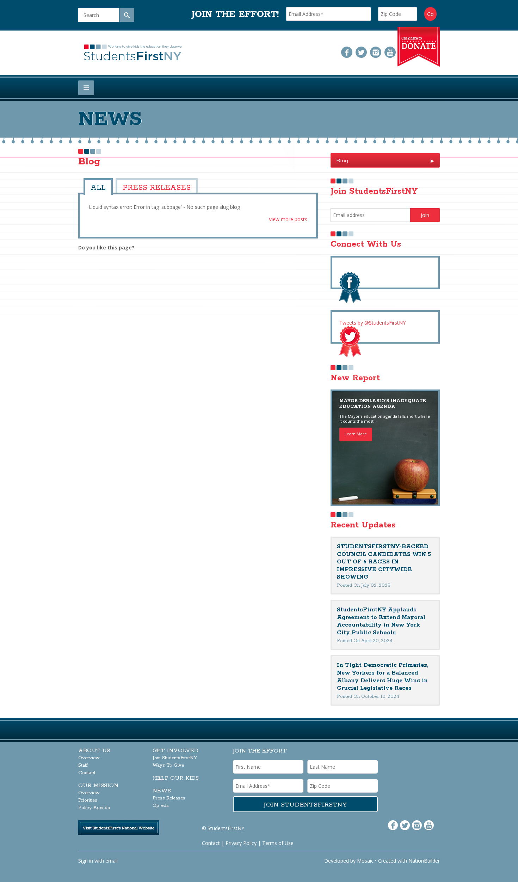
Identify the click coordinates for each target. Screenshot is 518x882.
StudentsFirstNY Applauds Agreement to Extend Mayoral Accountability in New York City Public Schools (381, 621)
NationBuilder (424, 860)
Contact (86, 773)
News (162, 791)
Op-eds (161, 806)
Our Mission (98, 785)
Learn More (356, 433)
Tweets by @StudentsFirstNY (372, 322)
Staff (83, 765)
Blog (385, 160)
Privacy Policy (241, 843)
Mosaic (365, 860)
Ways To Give (168, 765)
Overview (89, 758)
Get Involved (175, 750)
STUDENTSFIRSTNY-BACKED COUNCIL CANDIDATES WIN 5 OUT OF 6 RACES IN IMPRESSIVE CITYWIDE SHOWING (384, 562)
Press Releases (144, 186)
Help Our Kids (176, 778)
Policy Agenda (94, 808)
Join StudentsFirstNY (175, 758)
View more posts (288, 217)
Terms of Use (278, 843)
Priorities (87, 800)
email (111, 860)
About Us (94, 750)
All (97, 186)
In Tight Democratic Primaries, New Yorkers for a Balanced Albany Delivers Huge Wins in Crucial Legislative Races (382, 677)
